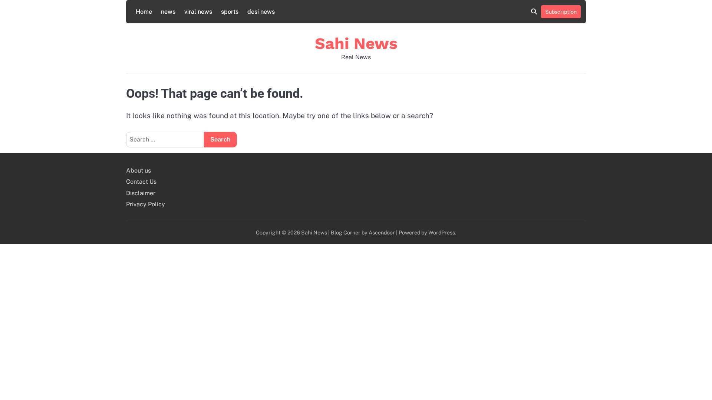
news (168, 11)
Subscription (561, 12)
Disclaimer (140, 193)
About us (138, 170)
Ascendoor (382, 232)
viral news (198, 11)
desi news (261, 11)
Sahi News (356, 43)
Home (144, 11)
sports (229, 11)
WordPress (441, 232)
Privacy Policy (145, 204)
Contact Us (141, 181)
